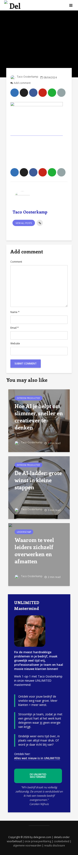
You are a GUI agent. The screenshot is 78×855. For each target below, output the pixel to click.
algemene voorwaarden (27, 845)
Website (15, 343)
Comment (16, 262)
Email (14, 328)
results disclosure (54, 845)
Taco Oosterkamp (27, 76)
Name (15, 312)
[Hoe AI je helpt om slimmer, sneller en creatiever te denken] (39, 420)
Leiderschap (24, 531)
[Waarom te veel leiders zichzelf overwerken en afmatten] (39, 554)
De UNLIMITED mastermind (38, 776)
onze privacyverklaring (38, 841)
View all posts (24, 223)
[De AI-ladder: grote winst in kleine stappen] (39, 487)
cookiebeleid (61, 841)
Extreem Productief (28, 398)
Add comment (22, 83)
